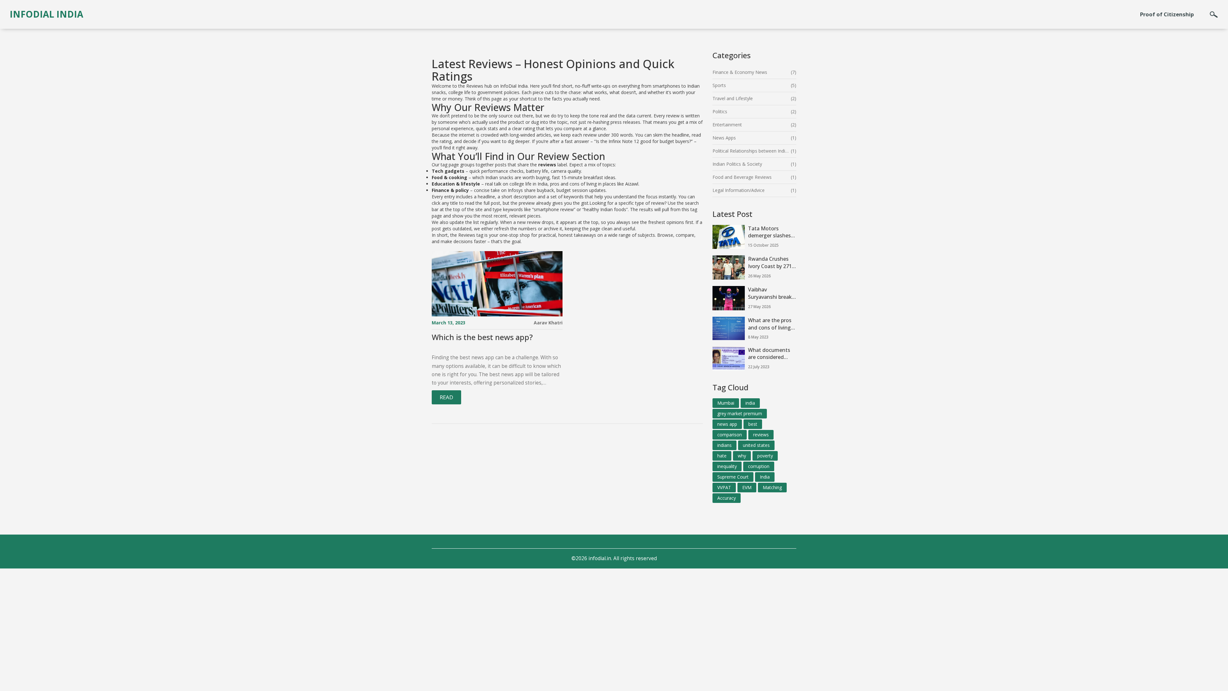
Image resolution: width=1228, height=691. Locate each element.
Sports (719, 85)
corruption (758, 466)
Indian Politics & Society (737, 164)
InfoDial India (46, 14)
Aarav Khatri (548, 323)
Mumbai (725, 403)
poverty (765, 456)
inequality (727, 466)
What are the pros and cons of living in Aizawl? (769, 324)
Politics (719, 111)
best (752, 424)
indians (724, 445)
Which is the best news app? (482, 337)
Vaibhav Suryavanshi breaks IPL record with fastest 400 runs (771, 293)
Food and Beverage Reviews (742, 177)
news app (727, 424)
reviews (761, 435)
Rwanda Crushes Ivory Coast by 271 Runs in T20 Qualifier (770, 262)
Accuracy (726, 498)
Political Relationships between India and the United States (751, 151)
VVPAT (724, 487)
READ (446, 397)
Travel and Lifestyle (732, 98)
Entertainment (727, 125)
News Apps (724, 138)
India (765, 477)
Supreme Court (733, 477)
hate (722, 456)
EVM (747, 487)
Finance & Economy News (739, 72)
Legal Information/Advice (738, 190)
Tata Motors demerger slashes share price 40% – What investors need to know (769, 232)
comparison (729, 435)
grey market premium (739, 413)
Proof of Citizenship (1167, 14)
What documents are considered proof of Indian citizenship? (769, 353)
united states (756, 445)
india (750, 403)
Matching (772, 487)
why (742, 456)
